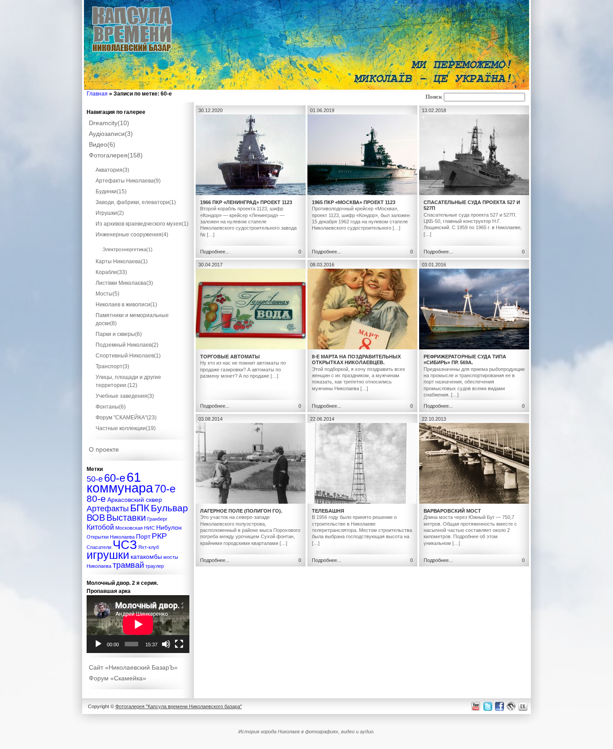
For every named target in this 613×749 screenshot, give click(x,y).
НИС (149, 528)
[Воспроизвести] (98, 644)
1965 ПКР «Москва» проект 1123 (353, 202)
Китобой (100, 527)
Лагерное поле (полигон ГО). (241, 511)
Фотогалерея (116, 155)
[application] (138, 624)
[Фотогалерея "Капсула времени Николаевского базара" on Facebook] (499, 706)
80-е (96, 498)
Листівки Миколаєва (124, 283)
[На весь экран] (179, 644)
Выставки (126, 518)
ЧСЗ (125, 545)
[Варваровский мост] (474, 502)
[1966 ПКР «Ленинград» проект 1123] (251, 193)
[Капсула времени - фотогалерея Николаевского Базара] (132, 52)
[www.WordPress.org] (511, 706)
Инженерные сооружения (132, 234)
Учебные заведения (125, 396)
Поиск (433, 97)
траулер (154, 566)
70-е (164, 489)
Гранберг (157, 519)
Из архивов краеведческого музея (142, 224)
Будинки (111, 191)
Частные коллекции (126, 428)
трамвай (128, 565)
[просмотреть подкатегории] (138, 162)
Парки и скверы (119, 334)
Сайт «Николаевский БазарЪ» (133, 667)
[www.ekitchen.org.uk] (524, 706)
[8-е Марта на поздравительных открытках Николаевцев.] (362, 347)
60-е (114, 478)
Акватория (112, 170)
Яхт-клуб (148, 547)
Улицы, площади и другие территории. (128, 381)
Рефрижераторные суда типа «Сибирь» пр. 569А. (465, 359)
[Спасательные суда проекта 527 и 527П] (474, 193)
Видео (102, 144)
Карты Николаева (122, 261)
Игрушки (110, 213)
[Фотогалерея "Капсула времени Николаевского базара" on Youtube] (476, 706)
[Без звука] (166, 644)
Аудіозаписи (111, 133)
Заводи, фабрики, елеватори (136, 202)
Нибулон (169, 527)
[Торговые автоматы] (251, 347)
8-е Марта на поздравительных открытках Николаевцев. (356, 359)
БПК (139, 508)
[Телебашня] (362, 502)
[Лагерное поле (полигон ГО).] (251, 502)
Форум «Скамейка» (117, 678)
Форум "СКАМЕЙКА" (126, 417)
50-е (95, 478)
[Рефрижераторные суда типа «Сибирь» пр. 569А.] (474, 347)
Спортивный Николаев (128, 356)
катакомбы (146, 556)
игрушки (108, 555)
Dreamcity (109, 122)
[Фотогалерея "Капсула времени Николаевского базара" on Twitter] (487, 706)
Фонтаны (111, 407)
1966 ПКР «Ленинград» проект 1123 (246, 202)
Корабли (111, 272)
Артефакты (108, 508)
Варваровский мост (452, 511)
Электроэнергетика (127, 249)
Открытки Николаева (111, 537)
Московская (129, 528)
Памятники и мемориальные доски (132, 319)
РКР (159, 535)
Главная (97, 94)
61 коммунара (120, 482)
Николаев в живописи (126, 304)
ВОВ (96, 518)
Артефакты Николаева (128, 181)
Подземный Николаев (127, 345)
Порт (143, 536)
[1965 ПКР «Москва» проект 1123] (362, 193)
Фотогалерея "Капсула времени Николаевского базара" (178, 706)
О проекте (104, 449)
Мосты (107, 294)
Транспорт (112, 366)
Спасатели (99, 547)
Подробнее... (214, 251)
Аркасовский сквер (134, 499)
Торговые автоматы (230, 356)
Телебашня (328, 511)
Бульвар (169, 508)
